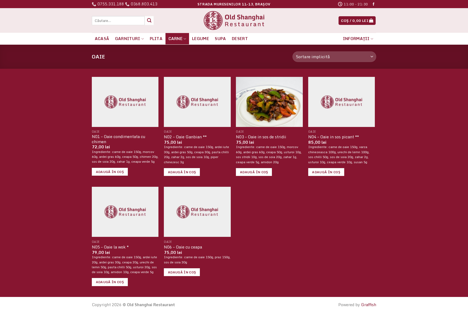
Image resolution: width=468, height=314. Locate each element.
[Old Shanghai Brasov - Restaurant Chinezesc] (234, 20)
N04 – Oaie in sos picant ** (333, 137)
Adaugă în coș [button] (110, 171)
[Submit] (149, 20)
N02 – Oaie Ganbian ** (185, 137)
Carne (175, 38)
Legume (200, 38)
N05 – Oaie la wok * (110, 247)
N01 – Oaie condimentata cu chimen (118, 139)
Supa (220, 38)
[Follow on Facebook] (373, 4)
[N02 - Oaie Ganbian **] (197, 102)
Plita (156, 38)
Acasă (102, 38)
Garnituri (127, 38)
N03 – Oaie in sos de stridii (261, 137)
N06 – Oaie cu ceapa (183, 247)
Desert (240, 38)
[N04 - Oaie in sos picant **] (341, 102)
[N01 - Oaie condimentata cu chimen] (125, 102)
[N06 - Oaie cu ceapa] (197, 212)
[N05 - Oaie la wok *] (125, 212)
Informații (356, 38)
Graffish (368, 305)
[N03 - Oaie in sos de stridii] (269, 102)
